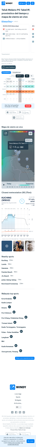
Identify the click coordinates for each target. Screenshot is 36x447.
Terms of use (21, 429)
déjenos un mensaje (24, 428)
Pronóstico (6, 72)
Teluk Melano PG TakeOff (17, 143)
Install (28, 106)
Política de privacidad (14, 442)
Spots (18, 397)
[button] (27, 201)
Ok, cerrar (30, 441)
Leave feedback (10, 67)
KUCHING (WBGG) (6, 198)
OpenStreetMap (24, 181)
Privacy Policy (14, 429)
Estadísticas (16, 72)
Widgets (18, 400)
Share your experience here (25, 358)
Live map (18, 394)
